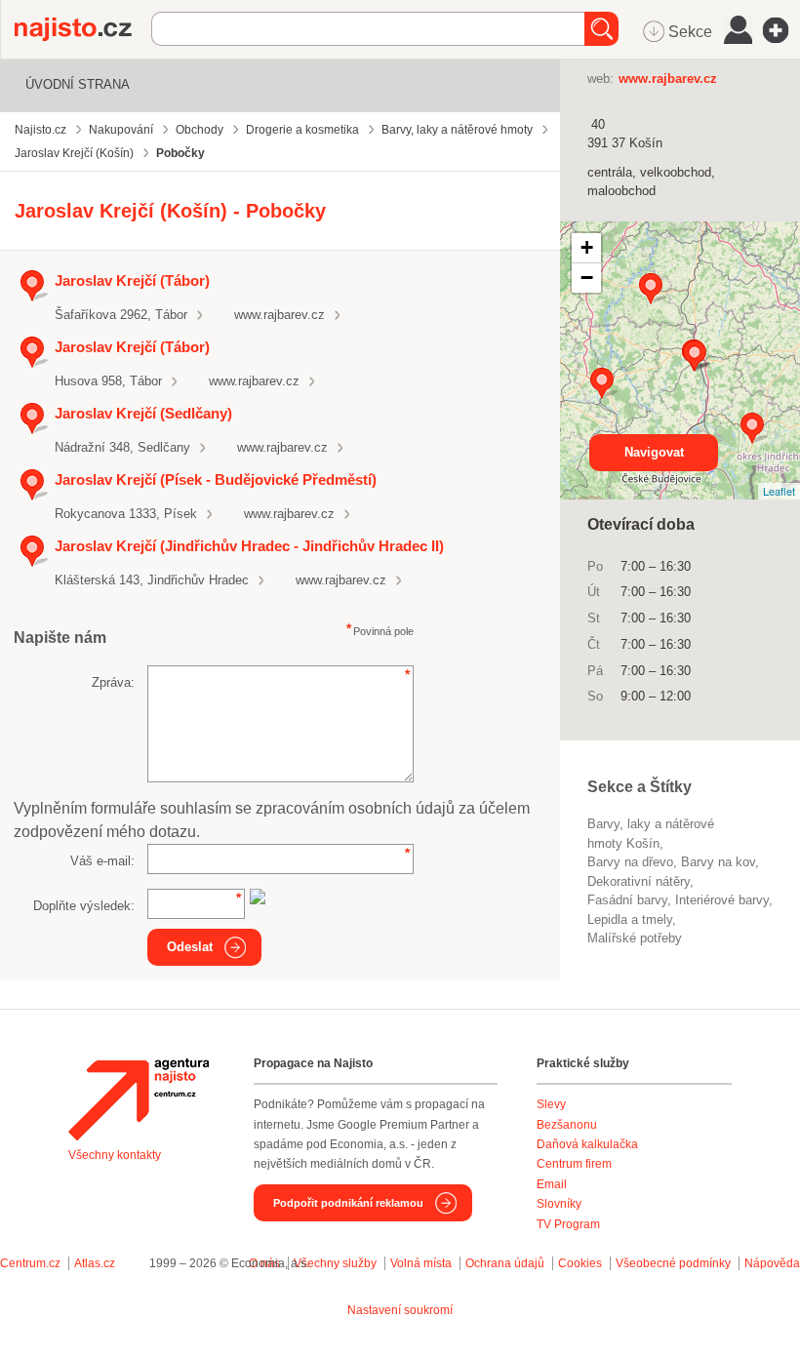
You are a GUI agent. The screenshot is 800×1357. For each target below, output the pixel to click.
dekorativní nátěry (638, 881)
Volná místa (421, 1263)
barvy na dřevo (630, 862)
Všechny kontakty (114, 1155)
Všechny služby (337, 1263)
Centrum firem (574, 1164)
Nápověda (772, 1263)
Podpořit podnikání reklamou (348, 1203)
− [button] (586, 277)
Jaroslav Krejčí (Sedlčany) (143, 413)
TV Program (568, 1224)
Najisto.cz (83, 29)
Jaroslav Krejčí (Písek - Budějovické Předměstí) (216, 479)
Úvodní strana (77, 84)
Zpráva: (113, 682)
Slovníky (559, 1204)
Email (552, 1184)
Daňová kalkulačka (587, 1144)
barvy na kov (718, 862)
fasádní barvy (627, 900)
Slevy (551, 1104)
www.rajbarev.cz (279, 314)
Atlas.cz (94, 1263)
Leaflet (779, 491)
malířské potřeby (634, 938)
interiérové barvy (722, 900)
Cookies (580, 1263)
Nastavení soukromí (400, 1310)
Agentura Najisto (138, 1099)
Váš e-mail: (102, 861)
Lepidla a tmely (629, 919)
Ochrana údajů (504, 1263)
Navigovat (654, 452)
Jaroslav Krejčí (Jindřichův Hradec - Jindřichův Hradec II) (249, 546)
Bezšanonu (567, 1125)
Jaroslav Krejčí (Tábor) (132, 280)
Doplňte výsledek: (84, 905)
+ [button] (586, 247)
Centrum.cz (30, 1263)
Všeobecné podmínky (673, 1263)
